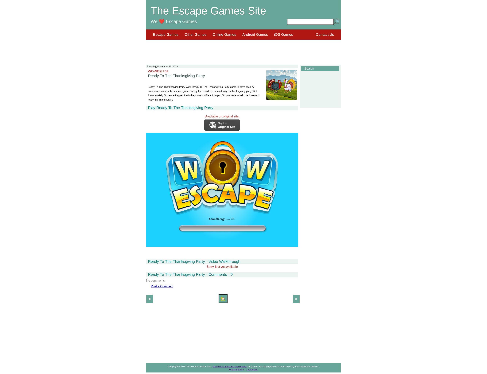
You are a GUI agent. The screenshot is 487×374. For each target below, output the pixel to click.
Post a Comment (162, 286)
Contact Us (325, 34)
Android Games (255, 34)
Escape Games (165, 34)
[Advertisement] (243, 49)
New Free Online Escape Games (230, 366)
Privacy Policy (236, 369)
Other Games (196, 34)
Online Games (224, 34)
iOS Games (283, 34)
